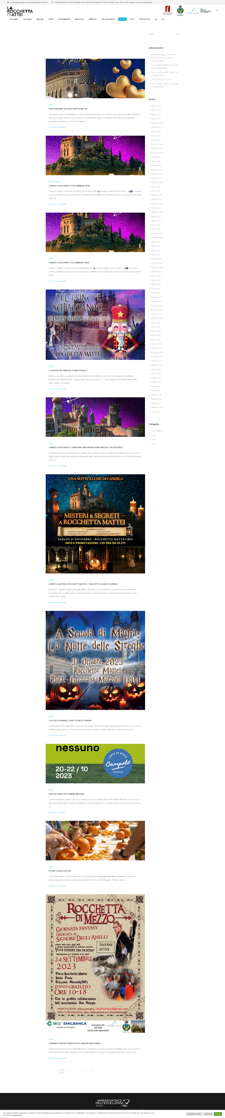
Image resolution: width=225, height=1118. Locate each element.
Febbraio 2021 (156, 259)
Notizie (122, 19)
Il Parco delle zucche (60, 871)
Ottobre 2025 (156, 127)
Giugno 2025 (156, 136)
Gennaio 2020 (156, 301)
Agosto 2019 (156, 323)
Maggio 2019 (156, 335)
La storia (27, 19)
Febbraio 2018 (156, 395)
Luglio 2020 (155, 280)
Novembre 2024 (157, 153)
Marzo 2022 (155, 229)
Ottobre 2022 (156, 208)
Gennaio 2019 (156, 348)
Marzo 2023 (155, 191)
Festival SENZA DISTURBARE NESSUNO (66, 794)
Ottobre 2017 (156, 403)
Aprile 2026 (155, 119)
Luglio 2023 (155, 187)
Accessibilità (64, 19)
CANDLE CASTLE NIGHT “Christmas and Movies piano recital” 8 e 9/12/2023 (85, 447)
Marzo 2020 (155, 293)
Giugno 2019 (156, 331)
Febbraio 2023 (156, 195)
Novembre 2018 (157, 357)
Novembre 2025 (157, 123)
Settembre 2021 (157, 238)
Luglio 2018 (155, 373)
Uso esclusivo (107, 19)
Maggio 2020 (156, 284)
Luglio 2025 (155, 131)
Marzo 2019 (155, 339)
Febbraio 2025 (156, 144)
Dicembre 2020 (157, 263)
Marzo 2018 (155, 390)
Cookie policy (17, 1115)
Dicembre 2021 (157, 233)
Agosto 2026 (156, 106)
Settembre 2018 (157, 365)
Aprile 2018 (155, 386)
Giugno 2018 (156, 378)
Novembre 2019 (157, 310)
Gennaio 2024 (156, 170)
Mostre (153, 439)
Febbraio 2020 (156, 297)
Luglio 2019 (155, 327)
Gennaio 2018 (156, 399)
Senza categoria (55, 182)
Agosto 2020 (156, 276)
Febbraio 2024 (156, 165)
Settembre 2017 (157, 407)
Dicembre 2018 (157, 352)
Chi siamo (13, 19)
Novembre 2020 (157, 267)
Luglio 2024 (155, 157)
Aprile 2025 (155, 140)
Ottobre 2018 (156, 361)
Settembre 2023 (157, 182)
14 (86, 1071)
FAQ (132, 19)
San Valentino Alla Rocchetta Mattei (68, 108)
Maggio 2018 (156, 382)
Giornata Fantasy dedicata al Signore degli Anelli (75, 1043)
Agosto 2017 (155, 412)
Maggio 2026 (156, 114)
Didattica (79, 19)
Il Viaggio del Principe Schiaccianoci (68, 370)
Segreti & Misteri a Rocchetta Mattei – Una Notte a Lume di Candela (83, 584)
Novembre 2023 (157, 174)
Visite (51, 19)
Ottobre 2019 (156, 314)
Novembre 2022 (157, 204)
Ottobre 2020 (156, 272)
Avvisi (153, 443)
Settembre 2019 (157, 318)
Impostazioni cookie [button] (194, 1114)
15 (91, 1071)
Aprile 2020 (155, 289)
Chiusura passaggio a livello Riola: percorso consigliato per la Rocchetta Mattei (164, 58)
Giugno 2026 (156, 110)
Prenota (93, 19)
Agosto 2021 (156, 242)
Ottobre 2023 (156, 178)
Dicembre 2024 (157, 148)
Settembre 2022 (157, 212)
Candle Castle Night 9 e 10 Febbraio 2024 (69, 185)
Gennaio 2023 (156, 199)
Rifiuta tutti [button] (208, 1114)
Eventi (51, 105)
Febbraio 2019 (156, 344)
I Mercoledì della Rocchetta (161, 80)
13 (81, 1071)
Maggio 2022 (156, 221)
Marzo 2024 (155, 161)
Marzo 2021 (155, 255)
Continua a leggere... (58, 127)
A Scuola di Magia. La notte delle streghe (70, 720)
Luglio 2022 (155, 216)
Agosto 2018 (156, 369)
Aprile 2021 (155, 250)
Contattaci (144, 19)
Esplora (40, 19)
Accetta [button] (218, 1114)
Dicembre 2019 (157, 306)
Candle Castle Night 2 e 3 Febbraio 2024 (69, 262)
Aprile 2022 (155, 225)
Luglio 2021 (155, 246)
